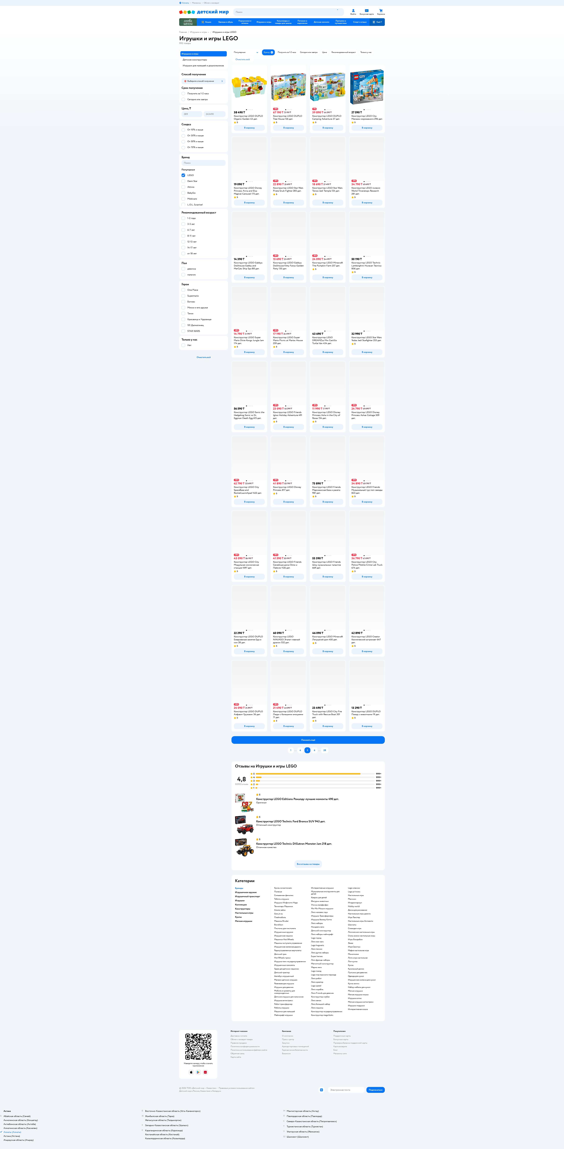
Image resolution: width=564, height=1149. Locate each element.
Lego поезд (316, 971)
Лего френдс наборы (320, 960)
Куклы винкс (353, 983)
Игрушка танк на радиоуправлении (290, 961)
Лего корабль (317, 989)
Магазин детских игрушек (285, 980)
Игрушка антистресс (283, 1000)
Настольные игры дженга (359, 914)
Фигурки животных (320, 901)
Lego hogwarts (317, 945)
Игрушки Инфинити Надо (286, 903)
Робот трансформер (283, 1004)
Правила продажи (239, 1043)
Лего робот (316, 978)
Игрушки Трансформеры (322, 916)
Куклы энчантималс (283, 888)
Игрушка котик (355, 998)
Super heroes (317, 956)
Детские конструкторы (195, 59)
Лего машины (317, 1008)
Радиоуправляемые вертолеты (287, 950)
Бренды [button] (239, 888)
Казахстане (205, 1091)
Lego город (316, 938)
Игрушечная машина (283, 936)
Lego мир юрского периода (323, 975)
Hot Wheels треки (282, 958)
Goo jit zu (278, 914)
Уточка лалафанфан (319, 905)
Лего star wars (317, 942)
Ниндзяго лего (317, 927)
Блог (335, 1050)
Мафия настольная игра (358, 950)
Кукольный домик (356, 969)
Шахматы (352, 925)
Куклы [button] (238, 917)
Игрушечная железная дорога (287, 947)
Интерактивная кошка (358, 1009)
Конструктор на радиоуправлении (326, 1011)
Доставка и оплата (239, 1036)
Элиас (350, 943)
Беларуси (216, 1091)
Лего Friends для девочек (322, 993)
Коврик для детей (319, 897)
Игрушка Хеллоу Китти (321, 919)
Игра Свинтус (354, 947)
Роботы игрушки (281, 1008)
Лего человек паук (319, 912)
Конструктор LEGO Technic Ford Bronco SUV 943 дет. (290, 821)
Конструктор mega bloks (322, 1015)
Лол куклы (352, 961)
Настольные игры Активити (360, 921)
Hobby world (354, 906)
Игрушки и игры (198, 32)
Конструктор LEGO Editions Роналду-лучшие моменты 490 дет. (297, 799)
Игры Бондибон (355, 939)
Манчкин (352, 899)
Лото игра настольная (357, 958)
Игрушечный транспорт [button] (247, 896)
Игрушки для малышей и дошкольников (203, 65)
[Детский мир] (204, 12)
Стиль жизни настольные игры (361, 936)
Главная (183, 32)
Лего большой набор (320, 1004)
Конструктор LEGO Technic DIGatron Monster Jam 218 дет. (294, 844)
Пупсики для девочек (357, 972)
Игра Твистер (354, 917)
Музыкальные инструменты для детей (325, 892)
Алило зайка (279, 910)
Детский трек (280, 954)
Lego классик (354, 888)
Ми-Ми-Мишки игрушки (322, 908)
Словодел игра (354, 928)
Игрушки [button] (240, 900)
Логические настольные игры (361, 932)
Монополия (353, 954)
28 (324, 750)
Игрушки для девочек (284, 987)
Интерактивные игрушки (322, 888)
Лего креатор (317, 982)
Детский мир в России (189, 1091)
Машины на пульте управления (288, 943)
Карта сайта (236, 1057)
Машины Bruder (281, 921)
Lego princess (354, 892)
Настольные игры (356, 895)
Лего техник (316, 949)
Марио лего (316, 967)
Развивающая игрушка (284, 983)
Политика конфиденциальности (245, 1046)
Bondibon (278, 925)
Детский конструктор (321, 930)
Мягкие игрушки (355, 991)
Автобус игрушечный (284, 976)
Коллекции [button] (241, 904)
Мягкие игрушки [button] (243, 921)
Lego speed (316, 986)
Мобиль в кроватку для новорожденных (284, 992)
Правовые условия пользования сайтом (237, 1088)
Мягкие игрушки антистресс (361, 1002)
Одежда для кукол (356, 976)
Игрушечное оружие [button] (246, 892)
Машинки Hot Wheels (284, 939)
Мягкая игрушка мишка (358, 994)
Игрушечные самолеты (284, 965)
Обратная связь (237, 1053)
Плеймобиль (280, 917)
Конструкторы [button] (242, 908)
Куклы (351, 965)
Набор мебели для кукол (359, 987)
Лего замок (316, 1000)
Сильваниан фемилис (283, 895)
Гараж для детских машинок (286, 969)
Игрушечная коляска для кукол (362, 980)
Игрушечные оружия (283, 932)
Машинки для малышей (284, 1011)
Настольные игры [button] (244, 912)
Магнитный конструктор (322, 964)
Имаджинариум (355, 903)
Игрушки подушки (356, 1005)
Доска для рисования (357, 910)
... (295, 750)
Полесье (278, 892)
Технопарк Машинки (283, 906)
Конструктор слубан (320, 997)
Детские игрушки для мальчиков (288, 997)
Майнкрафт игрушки (283, 1015)
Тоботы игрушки (281, 899)
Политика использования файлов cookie (249, 1050)
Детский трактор (282, 972)
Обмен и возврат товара (241, 1039)
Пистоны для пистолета (285, 928)
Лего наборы (317, 923)
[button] (377, 22)
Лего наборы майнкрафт (322, 934)
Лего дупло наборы (320, 953)
